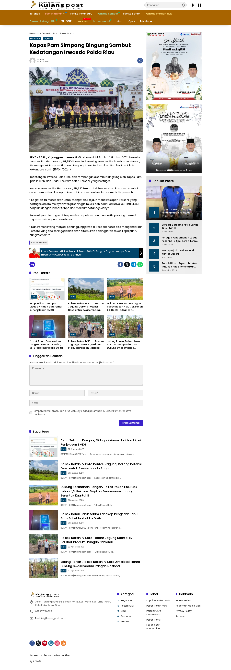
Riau (34, 296)
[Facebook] (120, 264)
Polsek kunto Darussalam (153, 612)
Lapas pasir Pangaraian (153, 626)
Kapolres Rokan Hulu (158, 600)
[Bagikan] (140, 60)
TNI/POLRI (47, 38)
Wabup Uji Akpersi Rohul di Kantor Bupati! (178, 252)
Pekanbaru (35, 38)
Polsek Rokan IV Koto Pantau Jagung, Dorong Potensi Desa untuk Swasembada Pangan (86, 307)
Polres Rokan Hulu (156, 605)
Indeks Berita (183, 600)
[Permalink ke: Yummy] (33, 61)
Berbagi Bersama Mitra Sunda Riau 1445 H (180, 226)
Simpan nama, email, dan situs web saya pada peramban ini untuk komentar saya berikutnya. (82, 412)
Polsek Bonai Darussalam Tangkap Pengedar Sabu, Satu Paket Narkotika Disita (46, 345)
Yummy (40, 60)
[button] (183, 5)
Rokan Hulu (127, 605)
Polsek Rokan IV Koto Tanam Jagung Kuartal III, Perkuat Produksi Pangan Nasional (86, 345)
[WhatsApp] (140, 264)
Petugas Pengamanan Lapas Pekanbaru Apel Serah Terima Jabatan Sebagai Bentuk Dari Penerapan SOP (180, 239)
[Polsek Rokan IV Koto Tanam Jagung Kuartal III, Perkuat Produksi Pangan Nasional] (86, 326)
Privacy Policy (184, 611)
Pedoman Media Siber (188, 605)
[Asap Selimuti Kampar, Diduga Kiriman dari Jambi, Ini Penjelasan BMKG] (47, 289)
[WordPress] (51, 643)
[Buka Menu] (200, 5)
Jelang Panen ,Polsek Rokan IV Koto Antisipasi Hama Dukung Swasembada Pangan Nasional (124, 345)
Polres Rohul (153, 619)
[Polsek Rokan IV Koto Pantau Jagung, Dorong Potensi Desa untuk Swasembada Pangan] (86, 289)
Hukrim (125, 621)
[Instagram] (57, 643)
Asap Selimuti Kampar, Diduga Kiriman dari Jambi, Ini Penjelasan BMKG (45, 307)
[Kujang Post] (56, 5)
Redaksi (180, 616)
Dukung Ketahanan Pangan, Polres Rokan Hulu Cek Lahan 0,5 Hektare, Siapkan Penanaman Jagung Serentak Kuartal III (125, 307)
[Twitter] (127, 264)
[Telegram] (133, 264)
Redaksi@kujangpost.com (50, 618)
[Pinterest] (44, 643)
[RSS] (63, 643)
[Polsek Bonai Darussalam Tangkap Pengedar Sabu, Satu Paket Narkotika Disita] (47, 326)
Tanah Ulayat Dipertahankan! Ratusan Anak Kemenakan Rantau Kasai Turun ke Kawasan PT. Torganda (180, 265)
